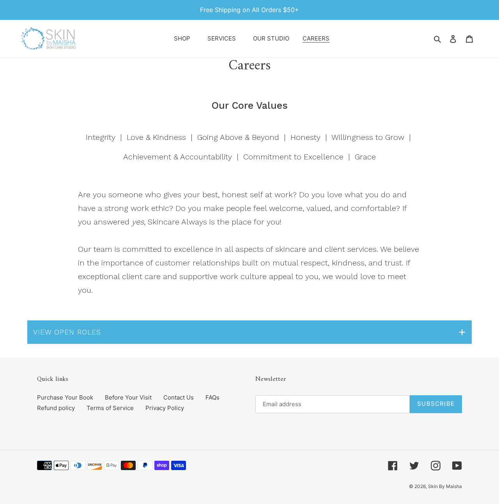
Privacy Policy (164, 408)
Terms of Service (110, 408)
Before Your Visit (128, 397)
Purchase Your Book (65, 397)
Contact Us (178, 397)
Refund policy (56, 408)
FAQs (212, 397)
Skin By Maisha (445, 486)
